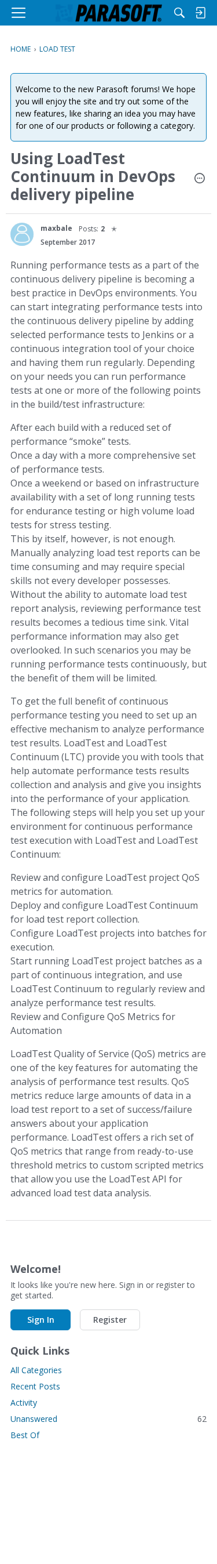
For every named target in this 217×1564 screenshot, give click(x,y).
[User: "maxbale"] (22, 234)
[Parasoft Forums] (109, 13)
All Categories (36, 1370)
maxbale (56, 228)
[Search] (179, 13)
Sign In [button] (40, 1319)
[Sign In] (200, 13)
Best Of (24, 1434)
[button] (200, 179)
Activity (23, 1402)
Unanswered (108, 1418)
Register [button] (110, 1319)
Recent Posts (35, 1386)
